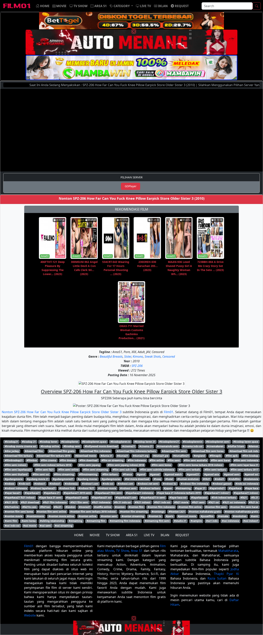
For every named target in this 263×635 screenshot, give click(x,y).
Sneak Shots (153, 356)
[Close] (134, 31)
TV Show (122, 551)
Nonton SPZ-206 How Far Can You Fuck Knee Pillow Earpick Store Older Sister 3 (61, 412)
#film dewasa (67, 460)
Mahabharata (228, 551)
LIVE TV (149, 535)
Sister (127, 356)
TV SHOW (113, 535)
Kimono (138, 356)
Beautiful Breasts (111, 356)
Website (30, 615)
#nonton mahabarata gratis (205, 511)
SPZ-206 (137, 366)
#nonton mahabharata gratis (241, 511)
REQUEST (182, 535)
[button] (121, 6)
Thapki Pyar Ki (226, 574)
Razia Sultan (217, 578)
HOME (79, 535)
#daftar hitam (236, 446)
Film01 (168, 412)
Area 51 (136, 551)
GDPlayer (131, 186)
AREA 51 (132, 535)
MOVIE (95, 535)
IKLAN (165, 535)
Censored (168, 356)
